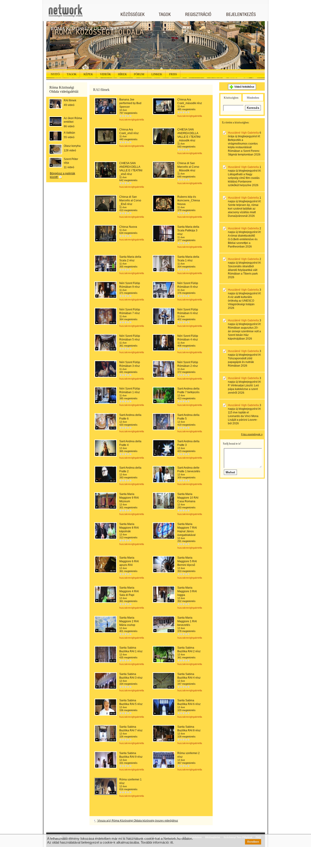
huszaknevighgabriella (131, 119)
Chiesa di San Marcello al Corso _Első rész (130, 200)
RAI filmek (70, 100)
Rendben (253, 841)
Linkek (156, 74)
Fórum (139, 74)
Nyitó (55, 74)
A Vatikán (69, 132)
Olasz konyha (72, 145)
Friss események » (252, 434)
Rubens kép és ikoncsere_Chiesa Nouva (188, 200)
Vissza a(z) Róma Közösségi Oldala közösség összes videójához (137, 820)
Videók (105, 74)
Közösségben (231, 97)
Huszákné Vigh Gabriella (243, 132)
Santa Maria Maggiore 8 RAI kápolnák (129, 527)
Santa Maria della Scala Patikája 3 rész (188, 230)
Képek (88, 74)
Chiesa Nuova (128, 226)
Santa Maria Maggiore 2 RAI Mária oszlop (129, 621)
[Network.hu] (65, 13)
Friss (173, 74)
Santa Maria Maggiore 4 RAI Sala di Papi (129, 591)
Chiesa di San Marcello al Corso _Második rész (188, 167)
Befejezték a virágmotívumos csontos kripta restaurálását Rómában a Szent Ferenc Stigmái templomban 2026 (244, 147)
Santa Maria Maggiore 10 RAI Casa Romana (187, 497)
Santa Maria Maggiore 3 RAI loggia (187, 591)
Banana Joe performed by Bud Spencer (130, 103)
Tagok (71, 74)
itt (171, 842)
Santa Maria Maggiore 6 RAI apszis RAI (129, 561)
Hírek (122, 74)
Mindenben (253, 97)
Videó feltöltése (244, 86)
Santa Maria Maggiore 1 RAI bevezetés (187, 621)
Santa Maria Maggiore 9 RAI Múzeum (129, 497)
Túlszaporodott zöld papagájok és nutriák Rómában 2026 (241, 362)
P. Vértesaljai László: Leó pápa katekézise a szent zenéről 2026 (243, 389)
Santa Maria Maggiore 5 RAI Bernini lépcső (187, 561)
